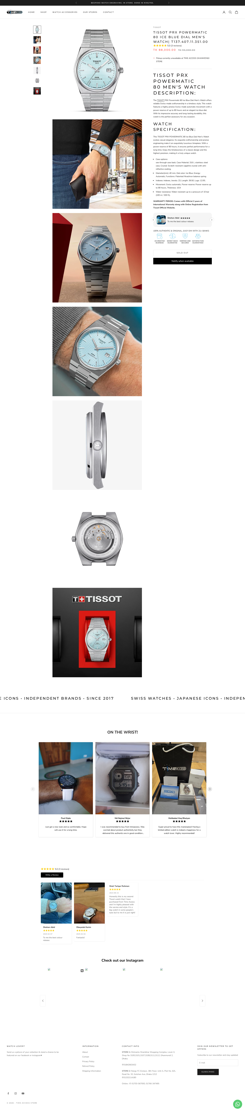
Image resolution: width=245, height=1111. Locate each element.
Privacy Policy (88, 1061)
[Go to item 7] (37, 91)
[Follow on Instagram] (15, 1093)
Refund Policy (88, 1066)
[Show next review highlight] (212, 220)
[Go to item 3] (37, 50)
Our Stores (90, 12)
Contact (108, 12)
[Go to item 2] (37, 40)
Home (31, 12)
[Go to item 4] (37, 60)
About (85, 1052)
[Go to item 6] (37, 81)
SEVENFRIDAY (122, 3)
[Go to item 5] (37, 70)
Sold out (183, 253)
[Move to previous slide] (34, 789)
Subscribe (208, 1072)
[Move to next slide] (211, 789)
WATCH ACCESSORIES (64, 12)
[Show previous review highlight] (153, 220)
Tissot (157, 27)
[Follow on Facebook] (8, 1093)
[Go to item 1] (37, 30)
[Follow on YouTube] (23, 1093)
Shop (44, 12)
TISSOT (160, 100)
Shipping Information (91, 1071)
